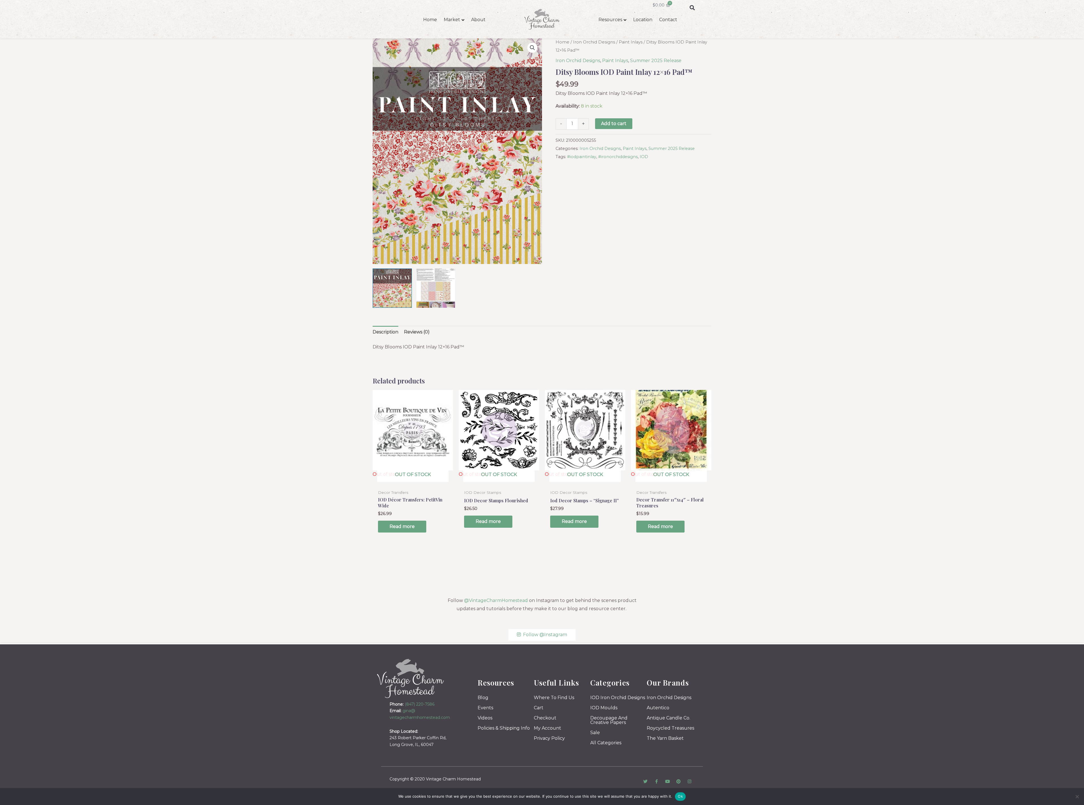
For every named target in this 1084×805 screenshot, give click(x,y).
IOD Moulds (603, 707)
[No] (1077, 796)
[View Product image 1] (392, 288)
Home (430, 19)
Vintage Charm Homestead (453, 779)
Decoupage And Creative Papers (609, 720)
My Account (547, 728)
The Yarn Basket (665, 738)
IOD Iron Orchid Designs (617, 697)
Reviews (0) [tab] (417, 332)
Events (485, 707)
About (478, 19)
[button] (692, 7)
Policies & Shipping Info (504, 728)
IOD (644, 156)
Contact (668, 19)
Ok (680, 796)
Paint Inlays (630, 42)
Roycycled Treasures (670, 728)
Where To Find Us (554, 697)
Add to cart (613, 123)
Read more (402, 526)
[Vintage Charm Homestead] (410, 678)
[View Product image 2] (435, 288)
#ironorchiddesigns (618, 156)
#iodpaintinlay (581, 156)
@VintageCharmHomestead (496, 600)
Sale (595, 732)
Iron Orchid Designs (594, 42)
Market (452, 19)
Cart (538, 707)
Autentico (658, 707)
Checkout (545, 718)
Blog (483, 697)
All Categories (605, 742)
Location (642, 19)
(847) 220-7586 (419, 704)
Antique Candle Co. (668, 718)
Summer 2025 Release (655, 60)
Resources (610, 19)
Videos (485, 718)
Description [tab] (385, 332)
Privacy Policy (549, 738)
